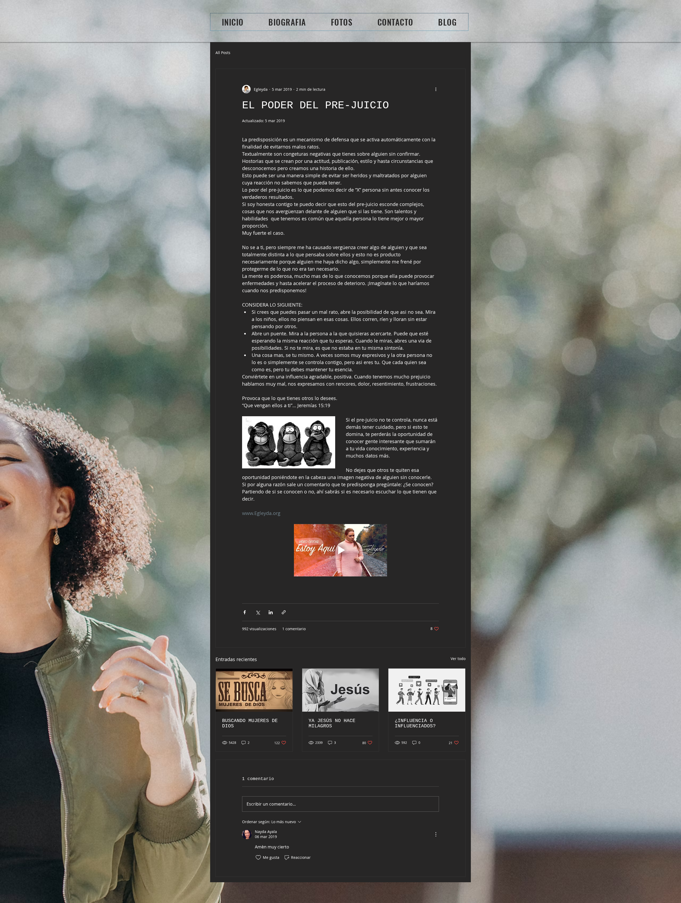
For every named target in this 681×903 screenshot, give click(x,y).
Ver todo (458, 658)
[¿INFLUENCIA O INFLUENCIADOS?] (426, 690)
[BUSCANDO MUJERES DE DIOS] (254, 690)
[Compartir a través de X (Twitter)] (257, 612)
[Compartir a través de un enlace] (283, 612)
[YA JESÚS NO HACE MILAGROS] (340, 690)
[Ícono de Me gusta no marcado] (258, 857)
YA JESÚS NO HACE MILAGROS (332, 723)
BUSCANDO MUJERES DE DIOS (250, 723)
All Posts (222, 52)
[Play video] (340, 550)
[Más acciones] (436, 89)
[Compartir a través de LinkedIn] (270, 612)
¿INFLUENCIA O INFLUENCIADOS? (415, 723)
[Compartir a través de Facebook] (244, 612)
